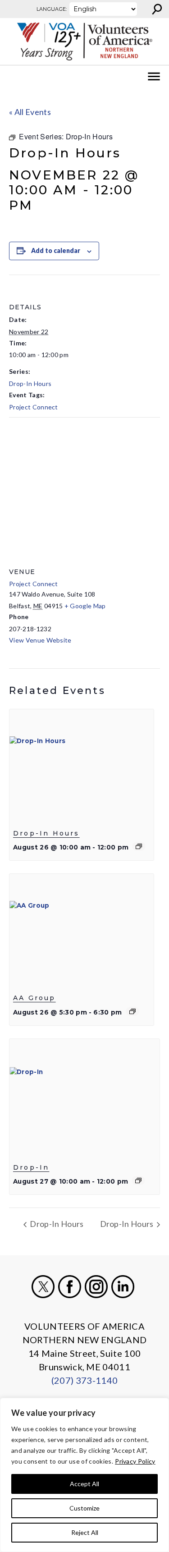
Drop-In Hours (30, 383)
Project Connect (33, 407)
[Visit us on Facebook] (69, 1286)
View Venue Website (40, 640)
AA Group (34, 998)
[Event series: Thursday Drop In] (138, 1180)
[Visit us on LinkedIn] (122, 1286)
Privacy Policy (135, 1461)
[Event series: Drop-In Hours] (139, 846)
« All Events (30, 112)
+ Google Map (85, 606)
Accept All (84, 1484)
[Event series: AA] (132, 1011)
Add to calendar (55, 250)
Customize (84, 1508)
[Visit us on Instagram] (96, 1286)
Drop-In (31, 1167)
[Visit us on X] (43, 1286)
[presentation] (81, 763)
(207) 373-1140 (84, 1380)
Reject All (84, 1532)
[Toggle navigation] (12, 76)
